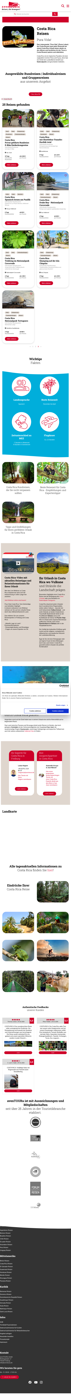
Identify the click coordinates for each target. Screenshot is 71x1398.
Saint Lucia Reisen (6, 1311)
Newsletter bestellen (6, 1336)
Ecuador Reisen (5, 1242)
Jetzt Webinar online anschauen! (15, 600)
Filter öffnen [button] (35, 94)
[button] (63, 6)
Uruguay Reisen (5, 1250)
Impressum (3, 1342)
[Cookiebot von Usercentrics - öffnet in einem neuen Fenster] (61, 686)
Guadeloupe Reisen (6, 1300)
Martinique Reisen (6, 1309)
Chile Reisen (4, 1239)
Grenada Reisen (5, 1303)
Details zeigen (60, 705)
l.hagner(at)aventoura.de (26, 772)
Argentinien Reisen (6, 1230)
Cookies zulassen (58, 711)
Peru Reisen (4, 1247)
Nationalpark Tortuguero (47, 600)
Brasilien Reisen (5, 1236)
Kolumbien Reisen (6, 1244)
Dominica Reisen (5, 1294)
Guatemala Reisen (6, 1269)
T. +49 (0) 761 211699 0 (9, 1377)
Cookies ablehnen (35, 711)
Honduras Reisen (6, 1272)
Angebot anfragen (6, 1333)
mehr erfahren (21, 789)
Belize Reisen (4, 1261)
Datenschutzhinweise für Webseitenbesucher (15, 1330)
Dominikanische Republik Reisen (11, 1297)
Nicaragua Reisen (6, 1278)
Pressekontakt (4, 1339)
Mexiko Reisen (5, 1275)
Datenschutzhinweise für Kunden (11, 1328)
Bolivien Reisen (5, 1233)
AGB (1, 1322)
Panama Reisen (5, 1281)
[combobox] (32, 14)
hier (50, 870)
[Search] (55, 14)
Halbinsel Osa (29, 731)
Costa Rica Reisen (6, 1263)
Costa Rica (7, 99)
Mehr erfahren (11, 165)
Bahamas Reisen (5, 1291)
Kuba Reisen (4, 1306)
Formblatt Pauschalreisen (8, 1325)
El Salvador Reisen (6, 1266)
